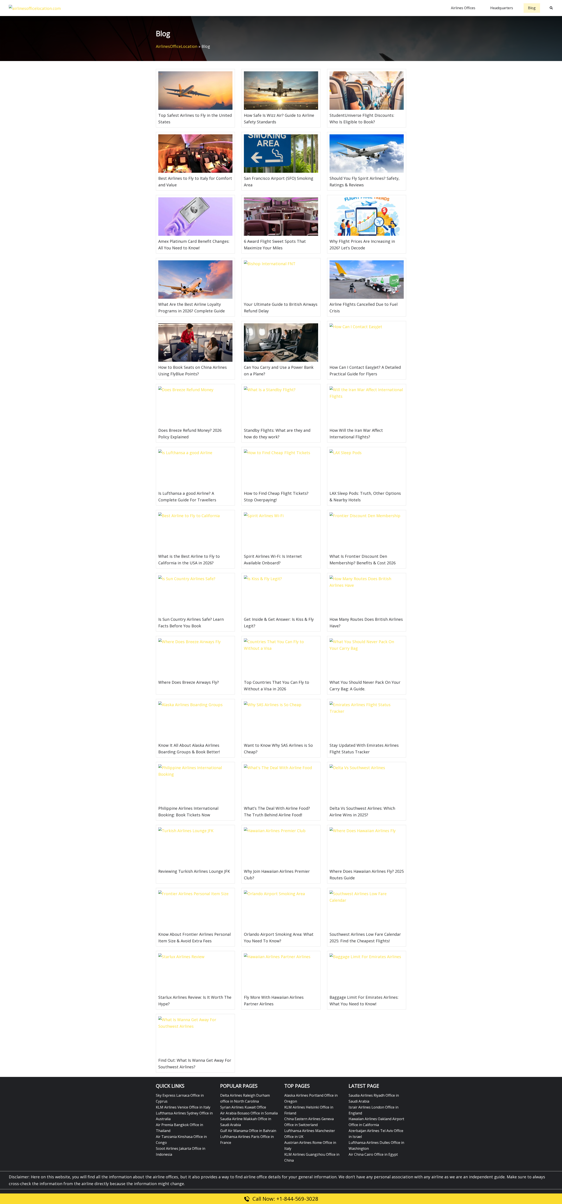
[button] (551, 8)
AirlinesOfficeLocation (176, 46)
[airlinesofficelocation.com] (35, 7)
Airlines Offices (463, 7)
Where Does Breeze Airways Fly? (189, 682)
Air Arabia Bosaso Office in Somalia (249, 1113)
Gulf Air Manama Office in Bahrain (248, 1130)
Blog (532, 7)
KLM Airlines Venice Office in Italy (183, 1107)
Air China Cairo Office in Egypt (373, 1154)
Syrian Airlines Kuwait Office (243, 1107)
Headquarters (501, 7)
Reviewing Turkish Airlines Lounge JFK (194, 871)
